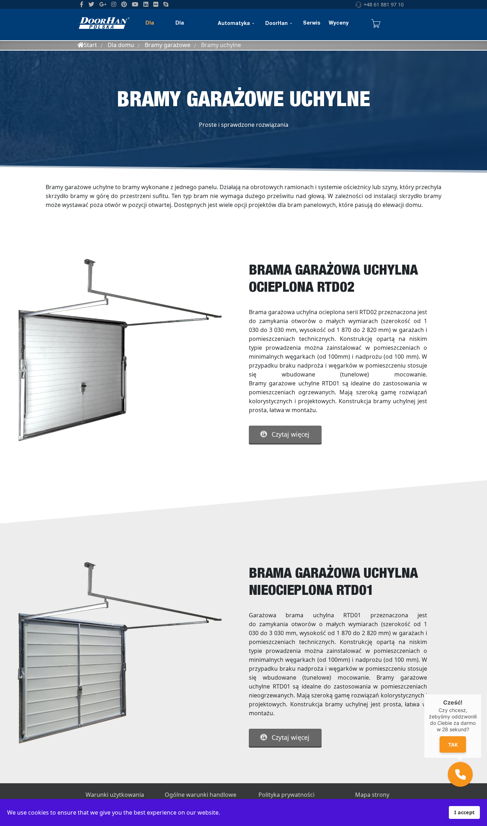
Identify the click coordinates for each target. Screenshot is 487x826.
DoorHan (276, 23)
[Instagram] (113, 4)
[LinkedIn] (145, 4)
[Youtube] (135, 4)
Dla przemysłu (189, 30)
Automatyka (234, 23)
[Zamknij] (481, 694)
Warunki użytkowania (115, 795)
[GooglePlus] (102, 4)
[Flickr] (155, 4)
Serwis (311, 23)
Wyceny (339, 23)
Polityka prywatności (286, 795)
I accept (464, 812)
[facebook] (81, 4)
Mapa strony (372, 795)
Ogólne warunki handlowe (200, 795)
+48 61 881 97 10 (384, 4)
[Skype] (165, 4)
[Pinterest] (124, 4)
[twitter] (91, 4)
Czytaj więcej (289, 434)
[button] (460, 774)
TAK (453, 745)
